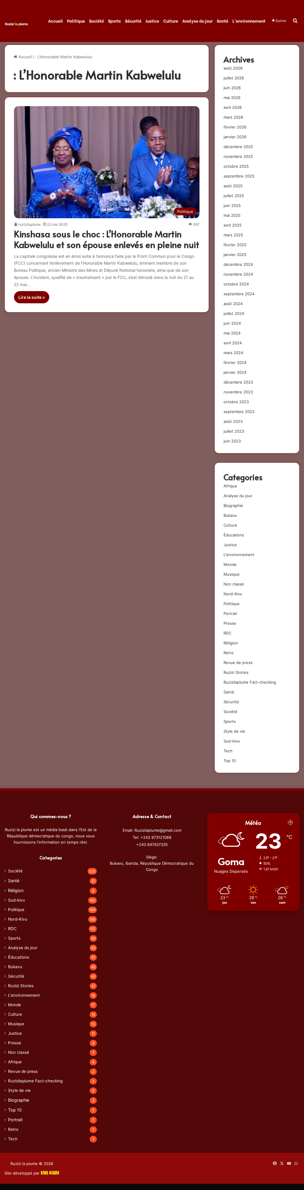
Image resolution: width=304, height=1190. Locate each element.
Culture (170, 21)
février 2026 (235, 127)
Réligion (231, 642)
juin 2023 (232, 441)
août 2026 (233, 68)
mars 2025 (233, 235)
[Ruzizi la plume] (16, 24)
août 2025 (233, 185)
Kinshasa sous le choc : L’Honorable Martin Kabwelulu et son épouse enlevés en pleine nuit (106, 238)
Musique (232, 574)
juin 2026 (232, 87)
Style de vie (234, 731)
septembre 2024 (239, 293)
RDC (227, 633)
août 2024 (233, 303)
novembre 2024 (238, 274)
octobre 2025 (236, 166)
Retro (229, 652)
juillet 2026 (234, 78)
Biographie (233, 505)
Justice (152, 21)
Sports (114, 21)
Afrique (230, 485)
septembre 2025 (239, 176)
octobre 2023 (236, 401)
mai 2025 (232, 215)
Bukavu (230, 515)
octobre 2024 (236, 284)
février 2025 (235, 244)
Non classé (234, 584)
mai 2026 (232, 97)
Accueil (55, 21)
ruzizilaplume (29, 224)
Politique (76, 21)
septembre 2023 (239, 411)
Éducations (234, 535)
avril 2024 (233, 342)
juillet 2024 (234, 313)
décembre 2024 (238, 264)
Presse (230, 623)
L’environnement (248, 21)
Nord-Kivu (233, 593)
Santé (222, 21)
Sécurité (133, 21)
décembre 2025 (238, 146)
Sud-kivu (232, 741)
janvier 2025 (235, 254)
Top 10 (230, 760)
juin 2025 (232, 205)
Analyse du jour (197, 21)
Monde (230, 564)
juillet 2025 (234, 195)
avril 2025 (233, 225)
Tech (228, 750)
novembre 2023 (238, 392)
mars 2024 (233, 352)
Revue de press (238, 662)
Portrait (230, 613)
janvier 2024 (235, 372)
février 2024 (235, 362)
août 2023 (233, 421)
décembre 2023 (238, 382)
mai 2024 (232, 333)
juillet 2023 (234, 431)
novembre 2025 (238, 156)
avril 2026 (233, 107)
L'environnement (239, 554)
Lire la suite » (31, 297)
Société (96, 21)
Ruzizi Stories (236, 672)
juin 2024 (232, 323)
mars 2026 (233, 117)
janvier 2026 (235, 136)
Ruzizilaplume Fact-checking (250, 682)
